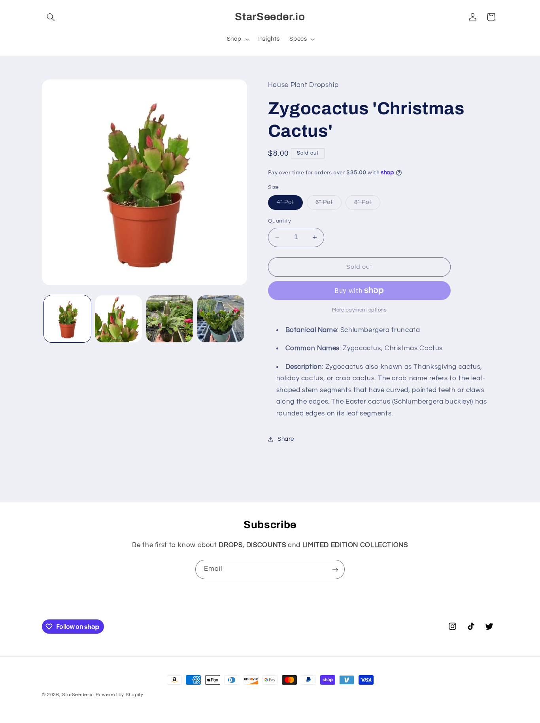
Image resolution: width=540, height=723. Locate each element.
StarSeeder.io (78, 695)
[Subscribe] (335, 569)
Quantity (279, 221)
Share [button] (286, 439)
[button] (51, 17)
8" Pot (367, 204)
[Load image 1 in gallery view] (67, 318)
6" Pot (328, 204)
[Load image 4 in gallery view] (220, 318)
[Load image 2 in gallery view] (118, 318)
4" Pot (290, 204)
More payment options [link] (359, 310)
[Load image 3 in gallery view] (169, 318)
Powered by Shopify (119, 695)
